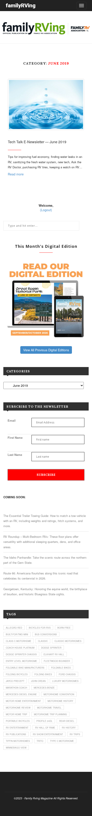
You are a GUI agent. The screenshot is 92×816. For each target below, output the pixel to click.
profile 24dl (44, 721)
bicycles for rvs (40, 627)
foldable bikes (61, 667)
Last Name (15, 455)
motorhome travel (49, 707)
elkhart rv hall (54, 654)
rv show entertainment (48, 734)
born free (64, 627)
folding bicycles (17, 674)
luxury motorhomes (65, 681)
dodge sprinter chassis (21, 654)
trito (40, 741)
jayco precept (15, 681)
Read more (16, 174)
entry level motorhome (21, 661)
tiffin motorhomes (18, 741)
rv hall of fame (45, 727)
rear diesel (66, 721)
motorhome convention (59, 694)
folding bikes (43, 674)
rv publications (16, 734)
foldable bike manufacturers (25, 667)
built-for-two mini (17, 634)
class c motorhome (18, 641)
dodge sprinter (51, 647)
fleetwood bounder (57, 661)
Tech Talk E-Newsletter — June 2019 (37, 141)
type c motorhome (62, 741)
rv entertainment (17, 727)
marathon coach (16, 687)
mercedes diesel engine (21, 694)
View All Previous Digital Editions (46, 350)
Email (12, 420)
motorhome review (18, 707)
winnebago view (16, 747)
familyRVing (21, 5)
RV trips (75, 734)
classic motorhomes (68, 641)
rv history (69, 727)
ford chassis (67, 674)
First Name (15, 437)
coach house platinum (20, 647)
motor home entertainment (23, 701)
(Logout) (46, 210)
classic (43, 641)
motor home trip (16, 714)
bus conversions (46, 634)
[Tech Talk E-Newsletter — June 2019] (46, 104)
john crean (38, 681)
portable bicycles (18, 721)
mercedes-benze (44, 687)
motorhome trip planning (50, 714)
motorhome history (60, 701)
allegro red (14, 627)
